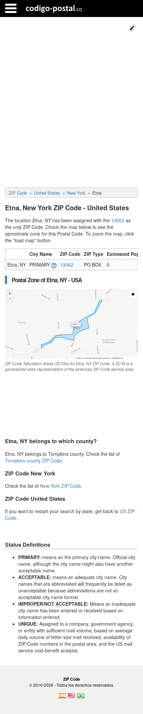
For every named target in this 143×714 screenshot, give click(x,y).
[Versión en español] (62, 698)
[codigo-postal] (54, 8)
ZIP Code (71, 679)
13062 (117, 220)
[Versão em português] (80, 698)
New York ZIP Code (60, 485)
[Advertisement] (71, 112)
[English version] (71, 698)
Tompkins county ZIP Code (33, 460)
